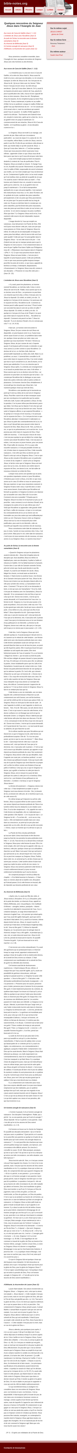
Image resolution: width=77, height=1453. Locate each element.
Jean (53, 46)
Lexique (40, 10)
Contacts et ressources (14, 1448)
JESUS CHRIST (56, 32)
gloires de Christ (57, 34)
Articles (18, 10)
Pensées (29, 10)
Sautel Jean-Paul (56, 55)
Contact (61, 10)
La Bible (50, 10)
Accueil (8, 10)
